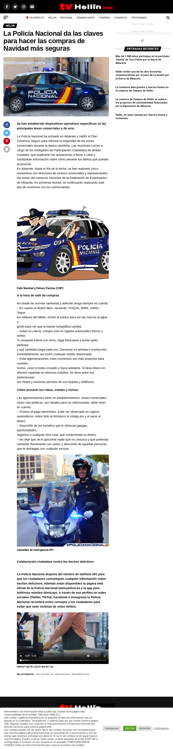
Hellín (52, 17)
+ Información (161, 728)
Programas (139, 17)
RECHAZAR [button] (144, 728)
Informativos (81, 674)
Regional (66, 17)
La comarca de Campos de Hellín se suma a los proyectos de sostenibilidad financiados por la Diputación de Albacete (142, 103)
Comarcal (120, 17)
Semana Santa (86, 17)
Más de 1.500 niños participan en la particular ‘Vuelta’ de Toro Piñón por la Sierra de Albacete (142, 60)
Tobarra (104, 17)
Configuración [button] (112, 728)
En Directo (37, 17)
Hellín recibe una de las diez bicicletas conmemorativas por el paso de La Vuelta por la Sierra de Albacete (142, 75)
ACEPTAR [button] (129, 728)
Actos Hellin (45, 674)
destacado (63, 674)
